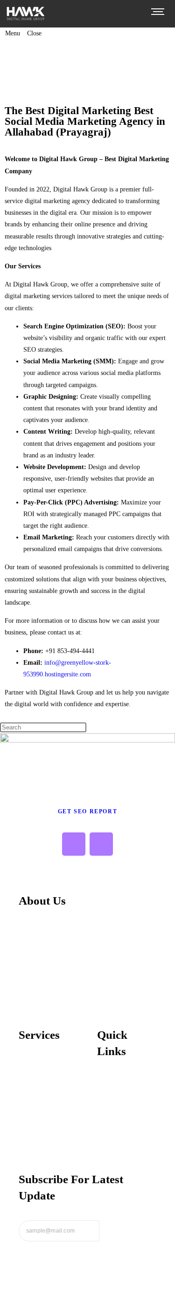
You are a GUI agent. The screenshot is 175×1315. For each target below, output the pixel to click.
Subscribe (127, 1230)
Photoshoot (35, 1123)
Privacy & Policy (120, 1096)
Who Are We (115, 1081)
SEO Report (126, 56)
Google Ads (36, 1094)
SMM (26, 1079)
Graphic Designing (46, 1108)
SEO (25, 1065)
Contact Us (113, 1139)
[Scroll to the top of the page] (2, 1309)
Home (31, 56)
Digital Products (74, 56)
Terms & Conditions (125, 1110)
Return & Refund (122, 1125)
